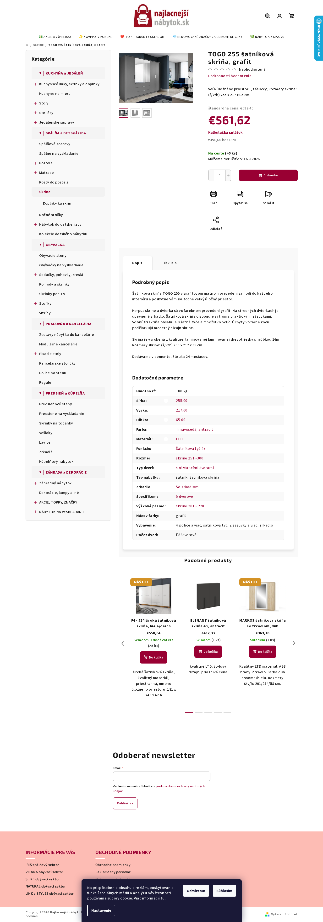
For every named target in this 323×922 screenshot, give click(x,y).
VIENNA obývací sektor (44, 872)
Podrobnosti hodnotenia (230, 76)
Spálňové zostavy (55, 144)
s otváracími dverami (195, 467)
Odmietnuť (196, 890)
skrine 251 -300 (189, 458)
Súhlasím (224, 890)
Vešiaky (46, 432)
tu (163, 898)
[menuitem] (55, 36)
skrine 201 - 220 (190, 506)
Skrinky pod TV (52, 294)
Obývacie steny (53, 255)
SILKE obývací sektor (43, 879)
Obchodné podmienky (113, 864)
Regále (45, 382)
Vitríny (45, 313)
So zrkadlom (187, 487)
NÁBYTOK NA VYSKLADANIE (62, 512)
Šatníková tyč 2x (190, 448)
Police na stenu (52, 373)
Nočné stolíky (51, 215)
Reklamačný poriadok (113, 872)
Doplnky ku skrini (58, 203)
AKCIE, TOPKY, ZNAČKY (58, 502)
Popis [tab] (137, 263)
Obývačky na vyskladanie (61, 265)
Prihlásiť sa (125, 803)
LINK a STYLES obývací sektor (50, 893)
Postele (46, 163)
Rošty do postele (54, 182)
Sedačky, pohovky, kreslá (61, 274)
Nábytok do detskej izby (60, 224)
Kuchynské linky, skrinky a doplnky (69, 84)
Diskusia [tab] (170, 263)
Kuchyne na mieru (55, 93)
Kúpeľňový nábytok (56, 461)
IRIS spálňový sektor (42, 864)
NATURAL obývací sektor (46, 886)
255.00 (181, 400)
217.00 (181, 410)
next (294, 643)
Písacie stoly (50, 353)
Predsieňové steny (55, 404)
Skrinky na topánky (56, 423)
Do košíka (270, 175)
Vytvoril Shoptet (284, 914)
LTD (179, 439)
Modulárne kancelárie (58, 344)
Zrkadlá (46, 452)
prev (122, 643)
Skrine (45, 192)
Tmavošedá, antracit (194, 429)
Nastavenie (101, 910)
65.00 (180, 420)
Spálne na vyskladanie (59, 153)
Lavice (45, 442)
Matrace (46, 172)
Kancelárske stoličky (57, 363)
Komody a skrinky (54, 284)
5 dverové (184, 496)
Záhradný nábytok (55, 483)
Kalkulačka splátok (225, 132)
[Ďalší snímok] (189, 78)
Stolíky (45, 303)
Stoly (44, 103)
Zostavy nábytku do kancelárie (66, 334)
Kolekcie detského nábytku (63, 234)
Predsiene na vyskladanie (61, 413)
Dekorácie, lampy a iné (59, 492)
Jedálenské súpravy (56, 122)
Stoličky (46, 112)
